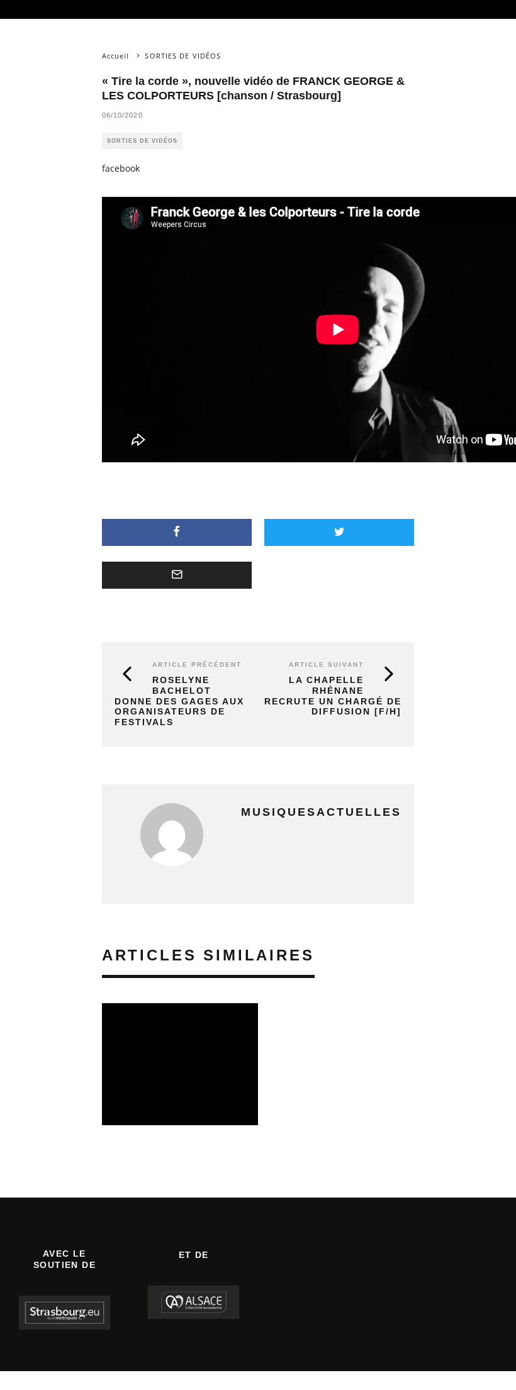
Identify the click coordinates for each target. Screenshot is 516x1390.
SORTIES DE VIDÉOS (142, 141)
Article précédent (197, 664)
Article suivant (326, 664)
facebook (121, 168)
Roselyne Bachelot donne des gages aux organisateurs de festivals (179, 701)
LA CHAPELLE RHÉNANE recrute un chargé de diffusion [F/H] (332, 695)
